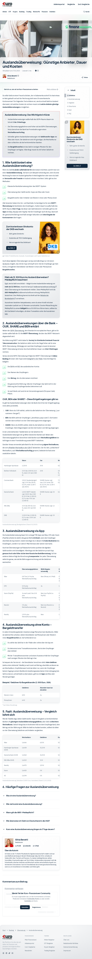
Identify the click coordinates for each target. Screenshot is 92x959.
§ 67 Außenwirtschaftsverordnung (42, 287)
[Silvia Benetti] (4, 76)
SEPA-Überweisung (17, 331)
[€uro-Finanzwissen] (7, 4)
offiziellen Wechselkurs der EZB (19, 448)
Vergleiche (71, 4)
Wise (10, 212)
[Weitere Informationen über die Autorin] (18, 75)
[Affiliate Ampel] (37, 70)
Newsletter (28, 950)
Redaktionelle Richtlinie (70, 943)
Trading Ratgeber (49, 950)
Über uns (66, 940)
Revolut (15, 212)
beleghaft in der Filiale (34, 359)
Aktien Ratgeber (49, 940)
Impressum (67, 950)
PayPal (24, 212)
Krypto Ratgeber (49, 947)
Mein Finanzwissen (30, 940)
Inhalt (73, 90)
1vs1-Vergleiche (83, 4)
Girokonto (6, 264)
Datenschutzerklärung (70, 947)
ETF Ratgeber (48, 943)
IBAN (12, 367)
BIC (19, 367)
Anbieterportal (59, 4)
